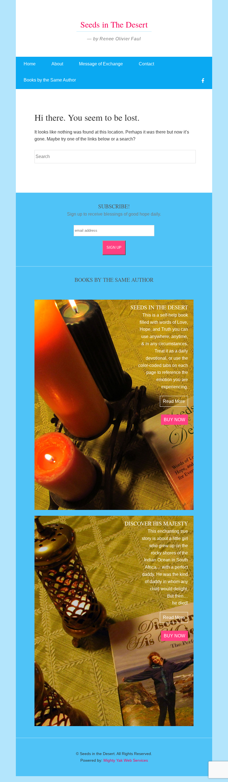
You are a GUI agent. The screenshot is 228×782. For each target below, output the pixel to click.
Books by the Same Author (50, 80)
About (57, 63)
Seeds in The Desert (114, 24)
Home (30, 63)
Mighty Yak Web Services (125, 760)
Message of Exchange (101, 63)
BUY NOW (174, 419)
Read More (174, 401)
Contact (146, 63)
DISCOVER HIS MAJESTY (156, 523)
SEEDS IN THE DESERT (159, 307)
